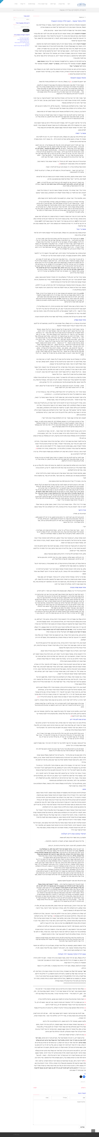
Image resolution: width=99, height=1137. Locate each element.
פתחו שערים (28, 10)
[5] (38, 697)
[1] (69, 74)
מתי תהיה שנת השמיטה (24, 41)
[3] (60, 164)
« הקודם (83, 1087)
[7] (54, 916)
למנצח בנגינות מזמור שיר (24, 38)
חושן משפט (83, 1081)
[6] (71, 716)
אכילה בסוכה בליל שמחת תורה (23, 39)
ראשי (33, 10)
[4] (37, 448)
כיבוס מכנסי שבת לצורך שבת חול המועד (21, 45)
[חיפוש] (14, 19)
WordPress (17, 1134)
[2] (70, 81)
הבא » (35, 1087)
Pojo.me (75, 1134)
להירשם (26, 30)
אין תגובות (81, 17)
